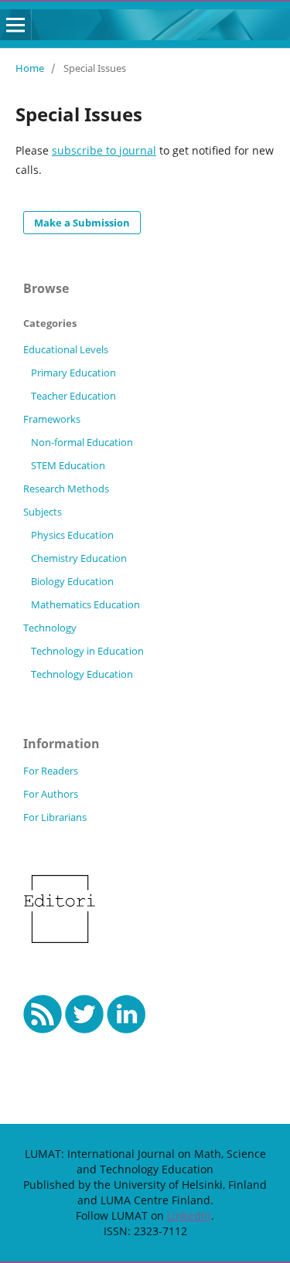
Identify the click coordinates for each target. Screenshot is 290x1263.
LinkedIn (189, 1215)
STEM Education (68, 465)
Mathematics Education (85, 604)
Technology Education (82, 674)
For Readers (50, 771)
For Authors (50, 794)
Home (29, 68)
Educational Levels (65, 349)
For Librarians (55, 817)
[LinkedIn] (126, 1029)
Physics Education (72, 535)
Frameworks (51, 419)
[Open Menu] (15, 24)
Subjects (42, 512)
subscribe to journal (104, 150)
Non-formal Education (82, 442)
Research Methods (66, 488)
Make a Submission (82, 223)
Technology (50, 628)
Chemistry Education (79, 558)
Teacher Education (73, 396)
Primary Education (73, 373)
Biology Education (72, 581)
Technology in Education (87, 651)
